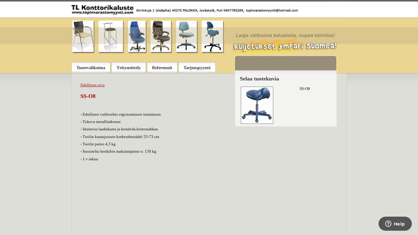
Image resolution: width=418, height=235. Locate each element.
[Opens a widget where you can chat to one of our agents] (395, 224)
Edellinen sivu (92, 85)
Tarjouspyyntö (197, 67)
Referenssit (162, 67)
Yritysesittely (129, 67)
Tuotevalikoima (91, 67)
